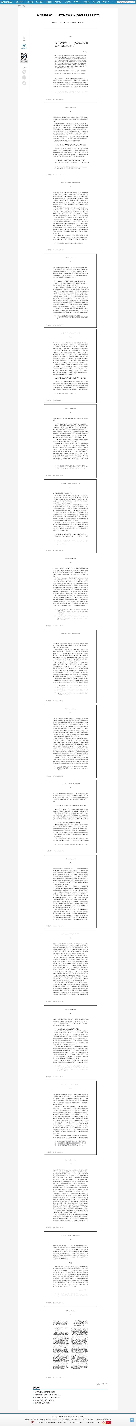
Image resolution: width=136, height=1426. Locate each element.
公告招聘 (96, 2)
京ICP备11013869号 (88, 1419)
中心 (22, 2)
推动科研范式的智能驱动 (42, 1403)
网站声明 (68, 1417)
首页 (19, 6)
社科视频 (39, 2)
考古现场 (68, 2)
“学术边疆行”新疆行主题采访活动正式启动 (48, 1395)
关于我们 (53, 1417)
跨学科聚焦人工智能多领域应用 (45, 1392)
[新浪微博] (24, 77)
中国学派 (49, 2)
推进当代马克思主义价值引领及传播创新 (47, 1397)
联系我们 (82, 1417)
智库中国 (77, 2)
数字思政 (58, 2)
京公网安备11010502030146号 (103, 1419)
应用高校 (87, 2)
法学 (24, 6)
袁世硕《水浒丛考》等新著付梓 (45, 1400)
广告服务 (61, 1417)
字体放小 (24, 48)
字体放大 (24, 40)
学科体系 (106, 2)
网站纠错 (75, 1417)
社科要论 (30, 2)
